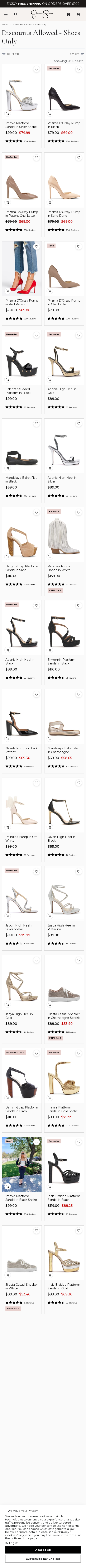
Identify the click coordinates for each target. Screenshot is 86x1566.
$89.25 (67, 1206)
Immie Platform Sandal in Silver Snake (21, 125)
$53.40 (67, 1024)
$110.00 (11, 576)
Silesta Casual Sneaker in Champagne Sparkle (64, 1016)
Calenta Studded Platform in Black (17, 391)
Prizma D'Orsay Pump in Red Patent (21, 302)
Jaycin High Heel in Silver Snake (19, 927)
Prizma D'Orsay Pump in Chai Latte (64, 302)
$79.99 (24, 133)
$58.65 (66, 758)
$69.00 (67, 133)
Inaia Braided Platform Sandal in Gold (64, 1286)
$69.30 (24, 758)
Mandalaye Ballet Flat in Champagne (63, 750)
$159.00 (54, 576)
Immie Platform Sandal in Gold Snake (63, 1109)
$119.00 (53, 1206)
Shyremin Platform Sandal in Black (61, 661)
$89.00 (53, 399)
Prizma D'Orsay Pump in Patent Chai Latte (21, 214)
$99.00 (11, 133)
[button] (36, 69)
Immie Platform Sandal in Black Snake (21, 1198)
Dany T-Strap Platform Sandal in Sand (21, 568)
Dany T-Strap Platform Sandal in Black (21, 1109)
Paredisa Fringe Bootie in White (59, 568)
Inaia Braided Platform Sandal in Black (64, 1198)
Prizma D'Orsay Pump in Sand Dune (64, 214)
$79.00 (53, 133)
